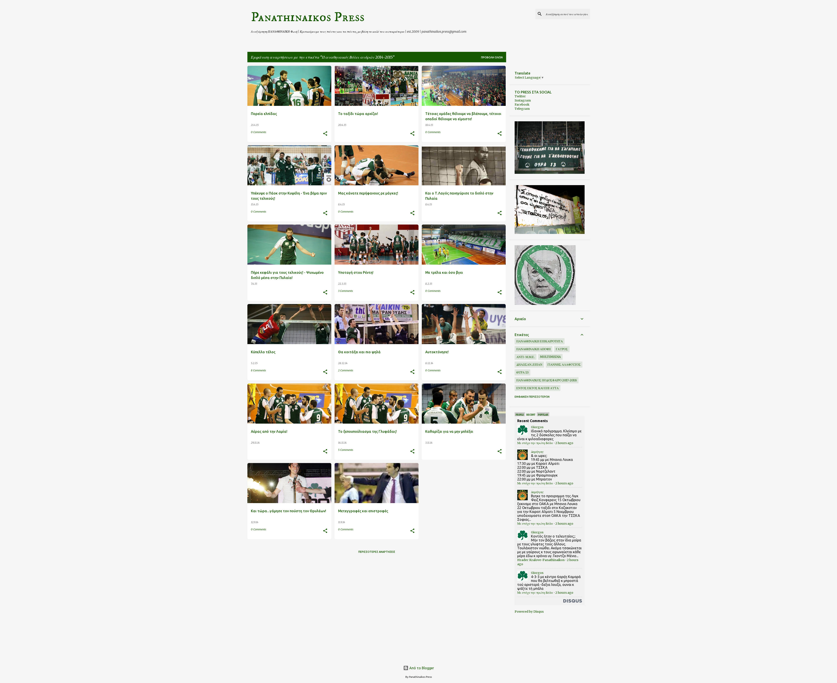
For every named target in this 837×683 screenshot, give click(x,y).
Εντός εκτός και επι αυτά (537, 388)
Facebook (522, 105)
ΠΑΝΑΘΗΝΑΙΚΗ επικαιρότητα (539, 341)
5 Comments (345, 449)
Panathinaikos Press (307, 17)
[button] (325, 134)
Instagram (523, 100)
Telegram (522, 109)
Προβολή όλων (492, 57)
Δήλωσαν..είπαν (529, 365)
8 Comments (258, 370)
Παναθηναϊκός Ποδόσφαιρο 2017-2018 (546, 380)
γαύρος (562, 349)
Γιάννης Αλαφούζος (564, 365)
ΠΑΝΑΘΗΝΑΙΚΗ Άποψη (533, 349)
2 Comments (345, 370)
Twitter (520, 96)
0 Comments (258, 132)
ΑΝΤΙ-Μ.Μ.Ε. (525, 357)
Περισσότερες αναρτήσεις (376, 551)
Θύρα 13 (522, 372)
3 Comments (345, 290)
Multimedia (550, 357)
